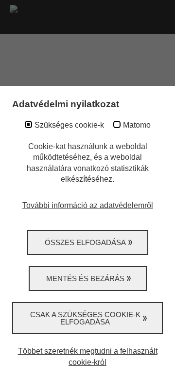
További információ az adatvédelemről (87, 205)
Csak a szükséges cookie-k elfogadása (85, 318)
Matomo (137, 125)
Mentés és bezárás (85, 278)
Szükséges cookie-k (69, 125)
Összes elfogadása (85, 242)
